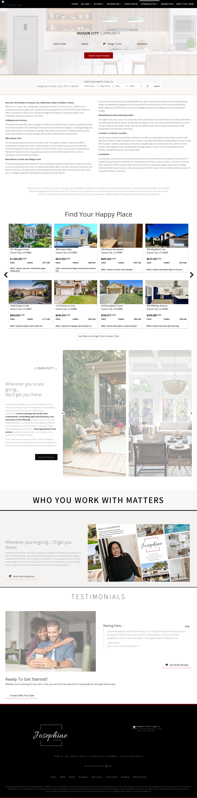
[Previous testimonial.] (186, 626)
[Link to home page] (13, 4)
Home (75, 4)
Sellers (86, 5)
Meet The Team (185, 4)
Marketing (167, 4)
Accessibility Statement (103, 756)
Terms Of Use (61, 756)
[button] (46, 457)
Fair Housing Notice (131, 756)
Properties (114, 5)
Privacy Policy (79, 756)
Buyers (99, 5)
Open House (131, 4)
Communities (150, 5)
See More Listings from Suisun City (98, 336)
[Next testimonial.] (188, 626)
